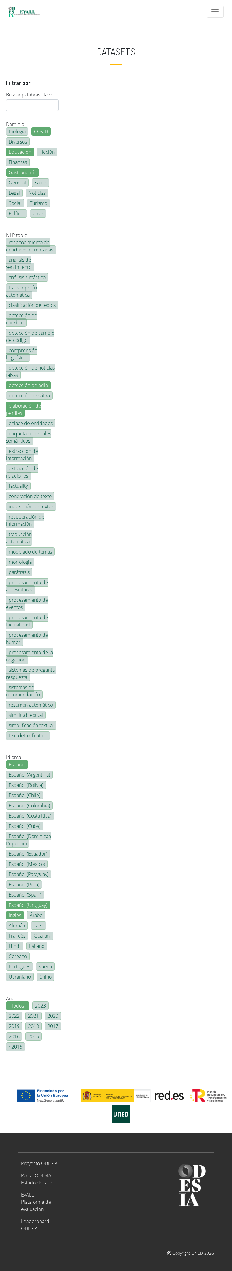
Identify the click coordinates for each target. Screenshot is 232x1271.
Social (15, 203)
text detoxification (28, 735)
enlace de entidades (31, 423)
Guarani (42, 935)
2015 (33, 1036)
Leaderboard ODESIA (35, 1225)
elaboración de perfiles (23, 409)
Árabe (36, 915)
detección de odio (28, 385)
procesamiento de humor (27, 638)
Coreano (18, 956)
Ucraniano (20, 976)
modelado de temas (30, 551)
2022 (14, 1016)
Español (17, 764)
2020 (52, 1016)
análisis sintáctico (27, 277)
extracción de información (22, 455)
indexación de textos (31, 506)
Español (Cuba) (24, 826)
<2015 (15, 1046)
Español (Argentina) (29, 774)
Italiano (36, 946)
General (17, 182)
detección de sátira (29, 395)
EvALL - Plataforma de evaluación (36, 1202)
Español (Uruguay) (28, 905)
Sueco (45, 966)
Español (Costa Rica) (30, 815)
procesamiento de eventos (27, 603)
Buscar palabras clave (29, 94)
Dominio (15, 124)
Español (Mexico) (27, 864)
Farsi (39, 925)
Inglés (15, 915)
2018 (33, 1026)
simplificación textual (31, 725)
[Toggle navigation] (215, 12)
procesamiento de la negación (29, 656)
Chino (45, 976)
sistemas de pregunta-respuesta (31, 673)
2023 (40, 1005)
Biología (17, 131)
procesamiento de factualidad (27, 621)
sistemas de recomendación (23, 691)
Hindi (15, 946)
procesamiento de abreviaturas (27, 586)
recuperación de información (25, 520)
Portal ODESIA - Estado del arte (37, 1179)
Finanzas (18, 162)
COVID (41, 131)
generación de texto (30, 496)
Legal (14, 193)
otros (38, 213)
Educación (20, 152)
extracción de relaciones (22, 472)
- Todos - (18, 1005)
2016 (14, 1036)
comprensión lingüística (21, 354)
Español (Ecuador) (28, 853)
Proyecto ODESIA (39, 1163)
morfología (20, 562)
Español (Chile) (24, 795)
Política (16, 213)
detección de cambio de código (30, 336)
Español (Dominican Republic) (28, 840)
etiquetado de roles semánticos (28, 437)
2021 (33, 1016)
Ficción (47, 152)
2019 (14, 1026)
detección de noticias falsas (30, 371)
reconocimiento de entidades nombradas (29, 246)
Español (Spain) (25, 894)
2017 (52, 1026)
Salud (40, 182)
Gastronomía (22, 172)
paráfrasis (19, 572)
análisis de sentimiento (18, 263)
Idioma (13, 757)
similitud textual (26, 715)
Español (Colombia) (29, 805)
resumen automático (31, 705)
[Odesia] (26, 12)
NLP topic (16, 235)
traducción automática (19, 538)
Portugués (19, 966)
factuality (18, 486)
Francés (17, 935)
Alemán (17, 925)
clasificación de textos (32, 305)
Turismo (38, 203)
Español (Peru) (24, 884)
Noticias (37, 193)
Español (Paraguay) (28, 874)
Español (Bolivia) (26, 785)
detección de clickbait (21, 319)
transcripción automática (21, 291)
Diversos (18, 141)
